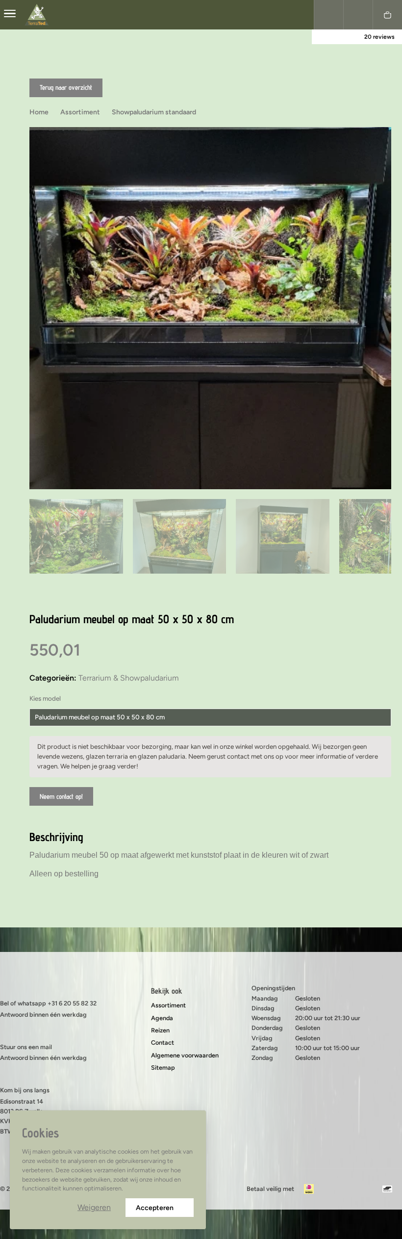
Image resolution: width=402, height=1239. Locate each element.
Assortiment (168, 1005)
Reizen (160, 1030)
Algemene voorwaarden (185, 1055)
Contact (162, 1042)
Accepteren (155, 1208)
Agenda (162, 1018)
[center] (10, 14)
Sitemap (163, 1067)
